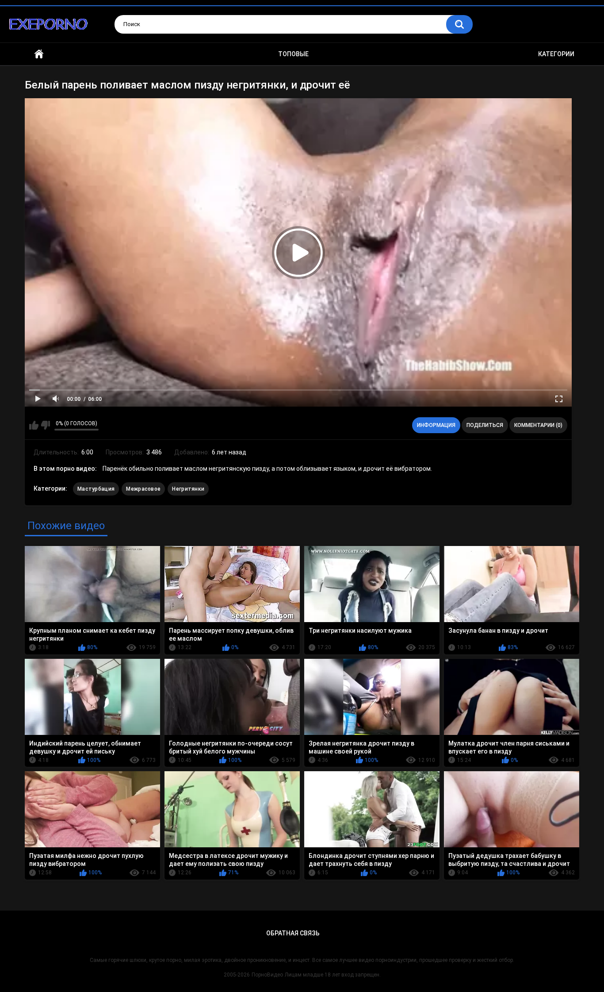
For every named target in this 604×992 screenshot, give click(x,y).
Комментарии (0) (538, 425)
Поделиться (484, 425)
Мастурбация (96, 489)
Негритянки (188, 489)
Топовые (293, 54)
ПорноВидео (267, 975)
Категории (556, 54)
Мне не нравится (45, 425)
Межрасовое (143, 489)
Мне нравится (33, 425)
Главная (39, 54)
